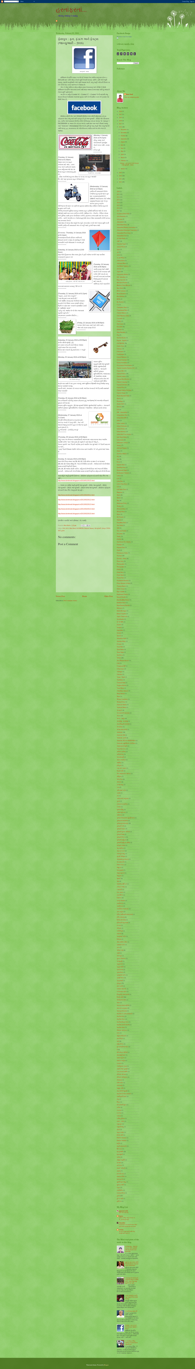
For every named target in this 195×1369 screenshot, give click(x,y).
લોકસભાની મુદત (121, 1105)
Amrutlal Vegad (121, 244)
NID (118, 528)
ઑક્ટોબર (120, 779)
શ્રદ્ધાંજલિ (120, 1151)
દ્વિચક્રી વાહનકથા (122, 922)
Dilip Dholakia (121, 332)
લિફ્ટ (118, 1102)
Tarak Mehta (120, 649)
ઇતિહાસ (119, 765)
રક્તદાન (119, 1063)
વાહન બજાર (120, 1132)
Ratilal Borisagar (121, 611)
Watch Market (121, 693)
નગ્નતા (119, 925)
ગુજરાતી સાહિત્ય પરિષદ (123, 842)
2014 (120, 176)
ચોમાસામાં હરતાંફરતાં (123, 859)
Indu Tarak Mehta (122, 437)
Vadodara (119, 674)
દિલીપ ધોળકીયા (121, 920)
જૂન (118, 881)
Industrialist (120, 440)
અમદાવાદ (119, 732)
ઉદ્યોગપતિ (120, 771)
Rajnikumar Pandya (122, 594)
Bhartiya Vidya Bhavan (123, 285)
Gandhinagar (120, 354)
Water (118, 696)
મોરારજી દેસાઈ (121, 1055)
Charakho (122, 1223)
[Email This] (82, 526)
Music (118, 514)
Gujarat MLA (120, 371)
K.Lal (118, 462)
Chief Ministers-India (123, 316)
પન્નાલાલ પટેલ (121, 945)
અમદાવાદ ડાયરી (121, 738)
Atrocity (119, 269)
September (124, 139)
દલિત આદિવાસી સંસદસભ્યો (125, 914)
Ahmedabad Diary (122, 225)
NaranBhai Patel (121, 523)
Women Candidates (122, 699)
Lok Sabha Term (121, 489)
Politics (119, 569)
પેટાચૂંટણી (119, 961)
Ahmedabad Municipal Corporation (127, 230)
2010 (118, 191)
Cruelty (119, 321)
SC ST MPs (120, 622)
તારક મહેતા (120, 912)
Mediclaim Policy (122, 503)
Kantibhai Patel (121, 467)
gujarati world (123, 1211)
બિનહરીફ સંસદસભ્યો (123, 994)
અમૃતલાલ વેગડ (121, 749)
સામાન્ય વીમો (121, 1176)
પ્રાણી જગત (120, 978)
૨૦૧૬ (67, 528)
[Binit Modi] (117, 39)
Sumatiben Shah (121, 638)
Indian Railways (121, 431)
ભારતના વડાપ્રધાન (122, 1008)
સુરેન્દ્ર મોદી (120, 1185)
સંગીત (118, 1157)
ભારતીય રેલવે (120, 1016)
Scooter (119, 625)
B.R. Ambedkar (121, 277)
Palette (121, 1216)
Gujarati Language (122, 382)
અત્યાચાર (119, 727)
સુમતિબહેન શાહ (121, 1182)
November (124, 132)
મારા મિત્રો (120, 1038)
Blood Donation (121, 294)
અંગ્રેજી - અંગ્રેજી (122, 721)
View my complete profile (131, 97)
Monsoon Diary (121, 509)
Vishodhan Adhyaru (122, 691)
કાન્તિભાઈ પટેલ (121, 790)
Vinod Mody (120, 688)
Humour (86, 528)
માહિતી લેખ (120, 1044)
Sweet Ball (120, 647)
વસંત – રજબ (120, 1121)
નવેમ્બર (119, 934)
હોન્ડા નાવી (120, 1198)
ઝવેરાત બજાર (121, 887)
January (92, 528)
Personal (119, 556)
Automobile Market (122, 274)
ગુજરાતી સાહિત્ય (121, 840)
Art (118, 252)
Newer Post (60, 596)
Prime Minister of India (123, 583)
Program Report (121, 586)
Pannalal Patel (121, 547)
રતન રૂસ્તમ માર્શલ (122, 1071)
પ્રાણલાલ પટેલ (121, 975)
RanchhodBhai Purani (123, 600)
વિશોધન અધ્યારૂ (121, 1140)
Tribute (119, 658)
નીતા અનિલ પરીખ (122, 942)
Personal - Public (121, 558)
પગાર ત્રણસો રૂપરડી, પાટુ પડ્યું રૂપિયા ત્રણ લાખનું (131, 1297)
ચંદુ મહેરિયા (120, 848)
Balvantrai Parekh (122, 282)
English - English (121, 340)
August (123, 142)
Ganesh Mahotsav (122, 357)
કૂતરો (118, 801)
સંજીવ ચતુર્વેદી (121, 1160)
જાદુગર (119, 867)
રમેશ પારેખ (120, 1083)
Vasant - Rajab (121, 677)
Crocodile (119, 318)
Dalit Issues (120, 324)
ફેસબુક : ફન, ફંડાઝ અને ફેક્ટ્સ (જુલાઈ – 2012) (131, 1326)
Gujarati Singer (121, 393)
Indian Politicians (122, 426)
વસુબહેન (119, 1124)
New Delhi (120, 525)
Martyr (119, 498)
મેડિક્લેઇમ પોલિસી (122, 1052)
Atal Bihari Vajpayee (123, 266)
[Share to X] (85, 526)
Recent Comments (62, 20)
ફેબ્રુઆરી (120, 980)
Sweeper (119, 644)
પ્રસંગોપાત (120, 972)
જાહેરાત (119, 876)
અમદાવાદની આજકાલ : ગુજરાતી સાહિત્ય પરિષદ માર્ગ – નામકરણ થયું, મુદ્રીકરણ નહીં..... (132, 1280)
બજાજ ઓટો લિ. (121, 989)
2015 (120, 173)
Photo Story (120, 561)
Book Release (120, 296)
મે (117, 1049)
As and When (120, 258)
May (122, 151)
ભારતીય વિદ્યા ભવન (122, 1022)
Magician (119, 492)
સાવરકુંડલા (120, 1179)
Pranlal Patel (120, 578)
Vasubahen (120, 680)
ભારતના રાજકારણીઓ (123, 1005)
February (123, 160)
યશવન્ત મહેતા (121, 1060)
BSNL (118, 299)
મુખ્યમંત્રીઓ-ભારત (122, 1047)
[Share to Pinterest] (89, 526)
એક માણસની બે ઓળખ (124, 774)
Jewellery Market (122, 454)
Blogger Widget (69, 20)
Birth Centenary (121, 291)
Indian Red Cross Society (124, 434)
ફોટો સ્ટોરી (120, 986)
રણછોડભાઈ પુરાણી (122, 1069)
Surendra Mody (121, 641)
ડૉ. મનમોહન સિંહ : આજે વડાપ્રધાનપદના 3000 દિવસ (131, 1342)
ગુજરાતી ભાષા (120, 834)
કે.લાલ (119, 807)
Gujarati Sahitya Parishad (124, 390)
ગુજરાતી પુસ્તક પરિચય (123, 832)
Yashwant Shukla (122, 705)
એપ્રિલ (119, 776)
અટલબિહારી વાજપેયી (123, 724)
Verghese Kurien (121, 685)
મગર (118, 1033)
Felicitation (120, 351)
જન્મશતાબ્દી (120, 862)
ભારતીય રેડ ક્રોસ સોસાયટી (124, 1014)
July (122, 145)
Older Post (108, 596)
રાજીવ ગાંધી (120, 1088)
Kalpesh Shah (121, 465)
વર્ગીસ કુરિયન (121, 1118)
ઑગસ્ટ (119, 782)
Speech (119, 636)
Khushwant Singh (122, 470)
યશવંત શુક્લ (120, 1058)
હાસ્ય (62, 531)
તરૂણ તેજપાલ (121, 900)
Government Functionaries (124, 365)
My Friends (120, 517)
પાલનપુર (119, 956)
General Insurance (122, 360)
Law (118, 478)
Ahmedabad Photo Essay (124, 233)
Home (84, 596)
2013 (120, 179)
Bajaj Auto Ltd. (121, 280)
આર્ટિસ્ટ (119, 763)
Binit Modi (73, 528)
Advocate (119, 219)
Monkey (119, 506)
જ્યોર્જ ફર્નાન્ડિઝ (122, 884)
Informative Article (122, 442)
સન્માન (119, 1163)
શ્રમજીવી (120, 1154)
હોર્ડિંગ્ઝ (119, 1201)
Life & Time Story (122, 484)
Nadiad (119, 520)
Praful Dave (120, 572)
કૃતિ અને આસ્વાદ (123, 1212)
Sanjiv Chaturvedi (122, 616)
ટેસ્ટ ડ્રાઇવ (120, 892)
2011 (118, 194)
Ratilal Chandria (121, 614)
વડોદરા (119, 1116)
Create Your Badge (127, 36)
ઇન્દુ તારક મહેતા (121, 768)
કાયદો (118, 793)
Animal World (121, 247)
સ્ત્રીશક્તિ (120, 1190)
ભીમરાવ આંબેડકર (122, 1030)
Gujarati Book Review (123, 379)
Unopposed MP (121, 666)
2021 (120, 114)
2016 (63, 528)
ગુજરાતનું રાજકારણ (122, 823)
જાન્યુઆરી (97, 528)
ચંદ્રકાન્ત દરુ (121, 851)
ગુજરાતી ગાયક (121, 829)
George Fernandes (122, 362)
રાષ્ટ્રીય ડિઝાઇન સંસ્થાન (124, 1094)
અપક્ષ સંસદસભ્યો (122, 729)
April (122, 154)
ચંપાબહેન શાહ (121, 854)
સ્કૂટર (118, 1187)
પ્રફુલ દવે (120, 964)
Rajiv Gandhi (120, 591)
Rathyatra (119, 608)
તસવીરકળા (120, 903)
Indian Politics (121, 429)
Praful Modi (120, 575)
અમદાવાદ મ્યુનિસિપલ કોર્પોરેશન (126, 743)
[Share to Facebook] (87, 526)
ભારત (118, 1003)
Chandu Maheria (121, 313)
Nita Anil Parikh (121, 531)
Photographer (121, 564)
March (123, 157)
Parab (118, 550)
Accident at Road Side (123, 213)
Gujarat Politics (121, 374)
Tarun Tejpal (120, 652)
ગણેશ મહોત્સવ (121, 812)
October (123, 136)
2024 (120, 111)
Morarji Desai (121, 511)
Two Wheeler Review (123, 660)
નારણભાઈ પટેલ (121, 936)
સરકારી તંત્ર (120, 1174)
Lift (118, 487)
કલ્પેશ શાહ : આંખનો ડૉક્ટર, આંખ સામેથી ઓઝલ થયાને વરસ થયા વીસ (131, 1248)
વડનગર (119, 1113)
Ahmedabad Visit (122, 236)
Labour (119, 476)
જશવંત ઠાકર (120, 865)
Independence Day (122, 415)
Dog (118, 335)
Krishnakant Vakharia (123, 473)
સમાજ (119, 1171)
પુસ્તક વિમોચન (121, 958)
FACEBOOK (80, 528)
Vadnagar (119, 671)
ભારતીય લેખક (121, 1019)
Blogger (106, 1365)
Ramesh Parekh (121, 597)
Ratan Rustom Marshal (123, 605)
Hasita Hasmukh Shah (123, 396)
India (118, 420)
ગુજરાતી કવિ (120, 826)
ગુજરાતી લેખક (121, 837)
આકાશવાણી (120, 757)
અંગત (118, 716)
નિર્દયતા (119, 939)
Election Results (121, 338)
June (122, 148)
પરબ (118, 947)
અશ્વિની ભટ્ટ (120, 754)
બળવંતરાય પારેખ (121, 991)
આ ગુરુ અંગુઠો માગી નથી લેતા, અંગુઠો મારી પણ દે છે (127, 1232)
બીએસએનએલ (121, 1000)
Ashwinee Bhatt (121, 263)
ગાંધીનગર (119, 815)
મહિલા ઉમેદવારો (121, 1036)
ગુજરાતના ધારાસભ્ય (122, 820)
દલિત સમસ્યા (121, 917)
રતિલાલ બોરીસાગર (122, 1077)
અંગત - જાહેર (121, 718)
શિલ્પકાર (119, 1149)
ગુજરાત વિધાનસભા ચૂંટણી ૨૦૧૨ (126, 818)
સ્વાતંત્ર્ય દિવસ (121, 1193)
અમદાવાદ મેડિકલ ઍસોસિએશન (126, 740)
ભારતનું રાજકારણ (122, 1011)
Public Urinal (120, 589)
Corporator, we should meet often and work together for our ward (128, 1225)
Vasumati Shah (121, 683)
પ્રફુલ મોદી (120, 967)
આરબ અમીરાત (121, 760)
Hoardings (120, 401)
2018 (120, 121)
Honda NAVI (120, 404)
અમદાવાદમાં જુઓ (122, 746)
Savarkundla (120, 619)
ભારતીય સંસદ (121, 1027)
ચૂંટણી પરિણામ (121, 856)
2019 (120, 117)
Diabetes (119, 329)
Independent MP (121, 418)
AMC (118, 241)
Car (118, 305)
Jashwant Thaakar (122, 448)
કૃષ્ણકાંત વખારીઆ (122, 804)
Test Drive (120, 655)
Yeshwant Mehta (121, 707)
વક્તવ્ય (119, 1110)
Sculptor (119, 627)
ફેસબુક (104, 528)
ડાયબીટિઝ (120, 895)
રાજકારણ (119, 1085)
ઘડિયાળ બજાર (121, 845)
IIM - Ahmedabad (122, 412)
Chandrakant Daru (122, 310)
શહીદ (118, 1143)
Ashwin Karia (121, 260)
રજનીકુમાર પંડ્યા (122, 1066)
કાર (118, 796)
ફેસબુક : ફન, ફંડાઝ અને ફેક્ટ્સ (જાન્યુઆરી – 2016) (129, 164)
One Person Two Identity (124, 542)
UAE (118, 663)
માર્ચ (118, 1041)
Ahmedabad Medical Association (126, 227)
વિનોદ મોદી (120, 1135)
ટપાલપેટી (119, 889)
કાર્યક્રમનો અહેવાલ (123, 798)
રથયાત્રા (119, 1080)
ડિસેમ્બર (119, 898)
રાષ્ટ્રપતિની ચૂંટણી (122, 1091)
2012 (120, 182)
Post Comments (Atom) (70, 600)
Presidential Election (122, 580)
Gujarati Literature (122, 385)
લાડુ (118, 1099)
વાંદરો (118, 1129)
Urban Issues (120, 669)
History (119, 398)
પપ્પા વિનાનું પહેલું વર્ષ (131, 1311)
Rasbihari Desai (121, 603)
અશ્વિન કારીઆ (121, 751)
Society (119, 633)
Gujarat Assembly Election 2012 (126, 368)
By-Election (120, 302)
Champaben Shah (122, 307)
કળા (118, 787)
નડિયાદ (119, 928)
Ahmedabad (120, 222)
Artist (118, 255)
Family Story (120, 346)
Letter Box (120, 481)
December (124, 129)
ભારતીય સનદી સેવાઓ (123, 1025)
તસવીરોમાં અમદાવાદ (123, 909)
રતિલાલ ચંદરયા (121, 1074)
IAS (118, 409)
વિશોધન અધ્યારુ (121, 1138)
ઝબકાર (121, 1230)
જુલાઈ (119, 878)
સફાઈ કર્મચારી (121, 1168)
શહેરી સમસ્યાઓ (122, 1146)
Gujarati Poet (120, 387)
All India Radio (121, 238)
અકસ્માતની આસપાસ (123, 713)
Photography (120, 567)
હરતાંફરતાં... (71, 9)
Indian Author (121, 423)
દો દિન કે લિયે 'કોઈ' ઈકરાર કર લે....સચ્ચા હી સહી (127, 1218)
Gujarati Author (121, 376)
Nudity (119, 536)
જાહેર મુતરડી (120, 873)
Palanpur (119, 545)
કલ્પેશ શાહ (120, 785)
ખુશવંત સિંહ (120, 809)
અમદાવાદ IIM (121, 735)
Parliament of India (122, 553)
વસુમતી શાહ (120, 1127)
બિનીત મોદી (120, 997)
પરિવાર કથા (120, 950)
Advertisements (121, 216)
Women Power (121, 702)
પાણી (118, 953)
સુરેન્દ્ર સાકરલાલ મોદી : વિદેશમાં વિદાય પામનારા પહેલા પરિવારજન (132, 1263)
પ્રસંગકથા (120, 969)
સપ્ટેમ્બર (119, 1165)
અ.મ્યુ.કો (119, 710)
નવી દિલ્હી (120, 931)
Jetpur (118, 451)
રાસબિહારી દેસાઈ (121, 1096)
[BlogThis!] (84, 526)
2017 (120, 124)
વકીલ (118, 1107)
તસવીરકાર (120, 906)
